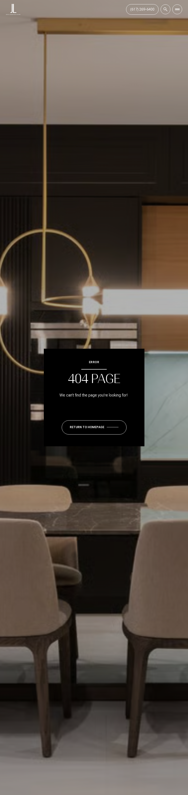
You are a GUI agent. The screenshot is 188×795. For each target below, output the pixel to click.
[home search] (165, 9)
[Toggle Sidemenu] (177, 9)
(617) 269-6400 (142, 9)
